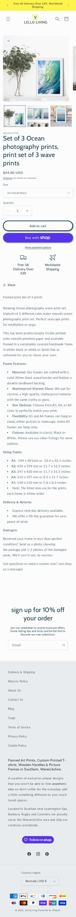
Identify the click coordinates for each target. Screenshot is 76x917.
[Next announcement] (68, 5)
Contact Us (15, 699)
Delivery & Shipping (21, 672)
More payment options (38, 247)
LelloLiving (31, 910)
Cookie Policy (17, 745)
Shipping (7, 178)
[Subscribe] (63, 645)
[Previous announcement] (7, 5)
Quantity (8, 202)
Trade (11, 718)
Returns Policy (18, 681)
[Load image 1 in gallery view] (14, 116)
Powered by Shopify (49, 910)
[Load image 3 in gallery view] (61, 116)
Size (5, 184)
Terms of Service (19, 727)
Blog (11, 708)
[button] (8, 18)
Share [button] (11, 285)
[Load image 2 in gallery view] (38, 116)
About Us (14, 690)
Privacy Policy (17, 736)
